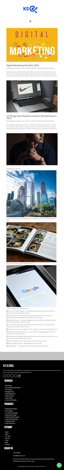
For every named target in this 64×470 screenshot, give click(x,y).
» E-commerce (8, 389)
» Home (6, 432)
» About (6, 434)
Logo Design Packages (11, 419)
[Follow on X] (8, 375)
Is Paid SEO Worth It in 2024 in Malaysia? (17, 308)
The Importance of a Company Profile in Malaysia (20, 263)
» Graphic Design (9, 396)
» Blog (6, 442)
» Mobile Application (9, 394)
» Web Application (9, 392)
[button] (59, 465)
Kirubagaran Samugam (14, 68)
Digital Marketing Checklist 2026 (22, 65)
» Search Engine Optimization (12, 387)
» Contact (7, 444)
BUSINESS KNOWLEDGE (37, 68)
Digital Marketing (49, 68)
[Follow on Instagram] (12, 375)
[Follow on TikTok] (19, 375)
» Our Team (7, 436)
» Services (7, 438)
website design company (13, 168)
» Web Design (8, 385)
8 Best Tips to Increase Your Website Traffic (45, 329)
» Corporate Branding (10, 400)
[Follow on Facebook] (4, 375)
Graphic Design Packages (12, 417)
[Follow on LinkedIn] (15, 375)
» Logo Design (8, 398)
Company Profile (10, 421)
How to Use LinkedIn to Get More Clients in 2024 (32, 341)
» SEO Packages (8, 411)
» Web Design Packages (10, 409)
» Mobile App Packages (10, 415)
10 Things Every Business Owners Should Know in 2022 (31, 117)
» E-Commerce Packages (11, 413)
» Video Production (9, 423)
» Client (6, 440)
